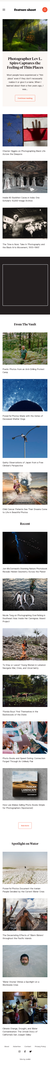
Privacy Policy (40, 1046)
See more (25, 826)
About (6, 1046)
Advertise (17, 1046)
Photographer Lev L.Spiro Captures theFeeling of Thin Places (25, 63)
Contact (27, 1046)
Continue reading (25, 98)
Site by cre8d (25, 1059)
